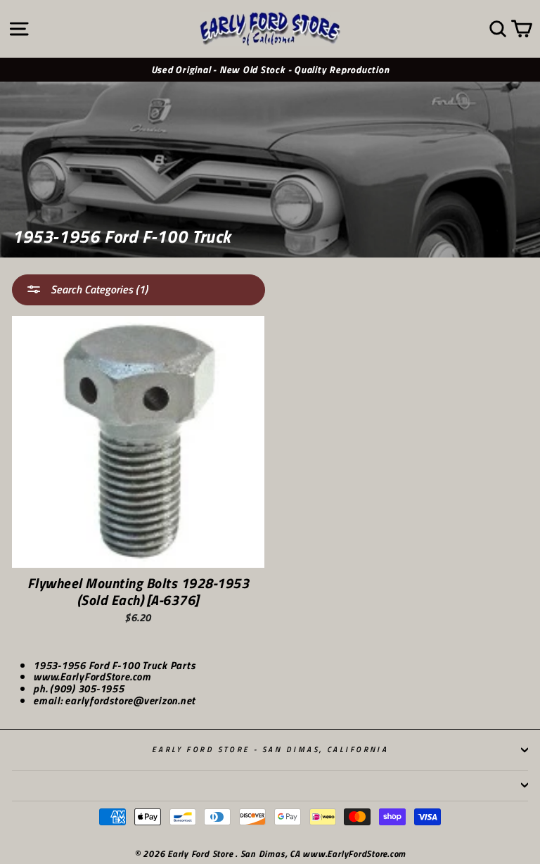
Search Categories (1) (98, 289)
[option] (270, 70)
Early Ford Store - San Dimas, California (270, 749)
